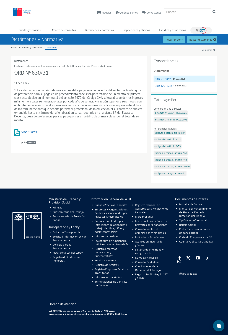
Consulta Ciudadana (147, 262)
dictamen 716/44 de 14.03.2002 (170, 119)
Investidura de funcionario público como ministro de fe (111, 242)
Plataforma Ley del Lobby (68, 252)
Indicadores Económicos (149, 237)
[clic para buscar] (214, 11)
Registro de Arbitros (107, 265)
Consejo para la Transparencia (62, 246)
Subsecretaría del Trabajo (68, 212)
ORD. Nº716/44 (163, 85)
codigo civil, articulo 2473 (167, 146)
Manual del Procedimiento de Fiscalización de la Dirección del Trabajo (195, 212)
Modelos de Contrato (191, 204)
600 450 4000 (55, 310)
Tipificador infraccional (193, 220)
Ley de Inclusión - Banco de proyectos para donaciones (151, 222)
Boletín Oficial (187, 224)
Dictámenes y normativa (99, 30)
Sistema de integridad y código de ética (149, 251)
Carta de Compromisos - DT (195, 237)
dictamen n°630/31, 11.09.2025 (170, 112)
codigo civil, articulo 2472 (167, 139)
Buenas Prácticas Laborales (111, 205)
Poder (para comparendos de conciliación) (194, 230)
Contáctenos (154, 12)
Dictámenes (51, 47)
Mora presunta (144, 216)
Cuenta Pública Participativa (196, 241)
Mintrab (57, 207)
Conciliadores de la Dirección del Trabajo (148, 268)
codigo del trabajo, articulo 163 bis (172, 166)
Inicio (13, 47)
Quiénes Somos (128, 12)
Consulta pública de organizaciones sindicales (150, 230)
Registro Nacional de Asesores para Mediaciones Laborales (151, 208)
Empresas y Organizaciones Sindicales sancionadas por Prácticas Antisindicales (111, 213)
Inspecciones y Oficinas (61, 313)
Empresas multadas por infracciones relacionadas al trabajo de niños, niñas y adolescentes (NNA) (111, 226)
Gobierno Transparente (67, 232)
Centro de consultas (64, 30)
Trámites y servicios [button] (29, 30)
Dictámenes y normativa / (30, 47)
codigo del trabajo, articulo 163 (170, 159)
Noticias (107, 12)
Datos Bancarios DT (146, 257)
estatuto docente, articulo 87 (169, 132)
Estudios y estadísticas (172, 30)
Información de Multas (108, 277)
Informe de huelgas (106, 236)
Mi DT (201, 30)
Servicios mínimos (105, 260)
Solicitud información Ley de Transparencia (70, 238)
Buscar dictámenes (201, 39)
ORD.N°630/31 (29, 131)
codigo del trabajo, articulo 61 (170, 173)
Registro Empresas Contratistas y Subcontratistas (106, 252)
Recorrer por (174, 39)
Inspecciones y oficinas (136, 30)
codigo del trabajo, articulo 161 (170, 152)
